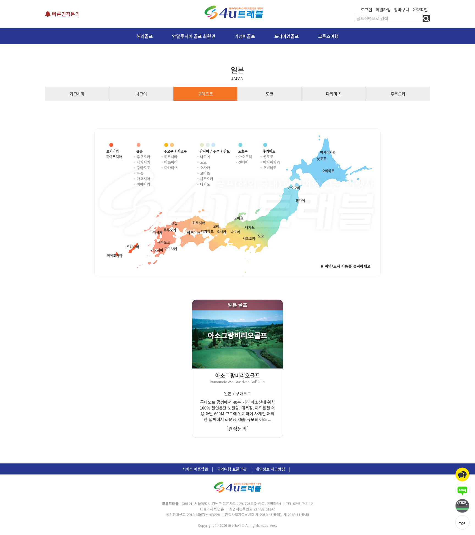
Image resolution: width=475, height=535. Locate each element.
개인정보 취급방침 (270, 469)
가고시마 (77, 94)
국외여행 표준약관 (232, 469)
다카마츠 (333, 94)
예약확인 (420, 9)
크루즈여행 (328, 36)
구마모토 (205, 94)
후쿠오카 (398, 94)
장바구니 (401, 9)
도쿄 (270, 94)
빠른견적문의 (65, 13)
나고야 (141, 94)
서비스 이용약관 (195, 469)
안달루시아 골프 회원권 (193, 36)
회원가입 (383, 9)
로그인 (366, 9)
